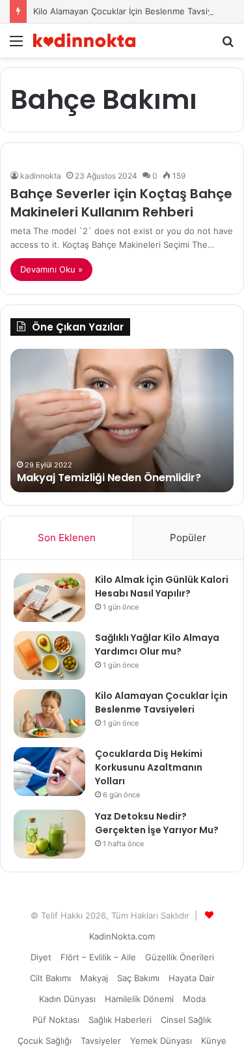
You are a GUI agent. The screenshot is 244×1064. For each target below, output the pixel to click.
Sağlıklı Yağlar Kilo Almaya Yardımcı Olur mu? (157, 644)
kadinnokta (40, 176)
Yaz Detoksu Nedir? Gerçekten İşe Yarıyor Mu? (157, 823)
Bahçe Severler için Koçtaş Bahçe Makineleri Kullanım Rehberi (121, 203)
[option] (122, 420)
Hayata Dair (192, 978)
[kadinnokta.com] (85, 40)
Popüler (188, 537)
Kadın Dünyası (67, 999)
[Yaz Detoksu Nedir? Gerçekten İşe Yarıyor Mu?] (49, 834)
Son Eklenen (67, 537)
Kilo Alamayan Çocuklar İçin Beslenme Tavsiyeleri (131, 11)
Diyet (41, 957)
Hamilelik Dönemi (139, 999)
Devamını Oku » (51, 269)
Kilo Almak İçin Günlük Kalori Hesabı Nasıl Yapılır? (161, 586)
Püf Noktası (56, 1019)
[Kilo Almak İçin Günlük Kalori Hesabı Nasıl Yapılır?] (49, 597)
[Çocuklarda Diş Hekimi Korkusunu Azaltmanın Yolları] (49, 771)
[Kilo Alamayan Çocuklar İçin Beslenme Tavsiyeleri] (49, 713)
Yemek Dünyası (161, 1040)
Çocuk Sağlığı (45, 1040)
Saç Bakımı (138, 978)
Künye (213, 1040)
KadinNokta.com (122, 936)
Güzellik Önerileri (179, 957)
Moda (194, 999)
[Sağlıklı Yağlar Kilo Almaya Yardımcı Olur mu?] (49, 655)
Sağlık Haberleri (120, 1019)
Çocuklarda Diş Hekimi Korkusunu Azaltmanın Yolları (148, 767)
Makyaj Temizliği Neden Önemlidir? (109, 477)
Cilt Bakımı (50, 978)
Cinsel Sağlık (186, 1019)
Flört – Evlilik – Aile (98, 957)
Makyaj (94, 978)
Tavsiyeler (101, 1040)
